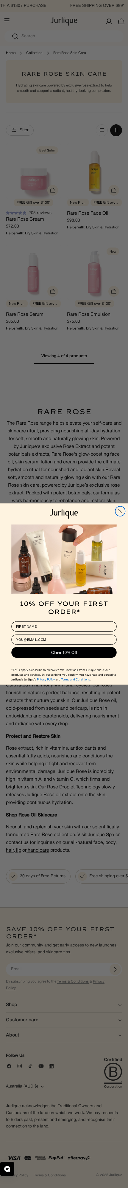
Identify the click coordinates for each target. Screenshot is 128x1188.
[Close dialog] (120, 511)
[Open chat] (7, 1169)
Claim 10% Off (64, 652)
